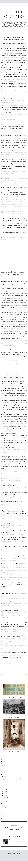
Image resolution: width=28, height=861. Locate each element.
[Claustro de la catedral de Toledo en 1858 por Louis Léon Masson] (14, 542)
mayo (5, 793)
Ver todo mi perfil (17, 841)
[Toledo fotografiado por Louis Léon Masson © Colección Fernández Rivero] (14, 527)
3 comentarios (11, 363)
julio (5, 789)
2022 (3, 765)
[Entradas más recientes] (1, 674)
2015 (3, 805)
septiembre (6, 785)
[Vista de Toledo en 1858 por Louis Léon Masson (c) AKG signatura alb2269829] (14, 647)
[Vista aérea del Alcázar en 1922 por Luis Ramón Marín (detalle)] (14, 93)
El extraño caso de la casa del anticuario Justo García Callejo (14, 38)
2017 (3, 774)
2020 (3, 769)
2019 (3, 770)
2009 (3, 816)
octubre (5, 784)
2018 (3, 772)
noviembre (6, 782)
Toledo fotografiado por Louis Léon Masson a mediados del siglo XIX (14, 376)
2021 (3, 767)
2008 (3, 818)
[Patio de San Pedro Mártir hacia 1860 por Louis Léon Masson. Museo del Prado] (14, 551)
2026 (3, 757)
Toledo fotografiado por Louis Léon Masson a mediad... (15, 779)
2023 (3, 763)
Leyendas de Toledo (14, 829)
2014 (3, 807)
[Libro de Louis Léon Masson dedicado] (9, 398)
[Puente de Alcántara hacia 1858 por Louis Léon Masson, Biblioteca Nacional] (14, 589)
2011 (3, 812)
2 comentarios (11, 663)
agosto (5, 787)
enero (5, 801)
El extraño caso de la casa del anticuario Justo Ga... (14, 778)
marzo (5, 797)
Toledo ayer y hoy (18, 827)
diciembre (6, 776)
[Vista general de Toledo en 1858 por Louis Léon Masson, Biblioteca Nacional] (14, 643)
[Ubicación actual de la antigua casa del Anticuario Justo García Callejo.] (14, 239)
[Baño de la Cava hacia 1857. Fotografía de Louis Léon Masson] (14, 489)
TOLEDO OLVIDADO (14, 14)
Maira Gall (14, 857)
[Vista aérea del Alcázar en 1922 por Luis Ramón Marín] (13, 90)
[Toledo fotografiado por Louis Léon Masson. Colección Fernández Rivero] (14, 572)
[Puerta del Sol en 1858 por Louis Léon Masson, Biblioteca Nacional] (14, 506)
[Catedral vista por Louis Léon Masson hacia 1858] (12, 534)
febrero (5, 799)
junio (5, 791)
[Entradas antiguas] (26, 674)
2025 (3, 759)
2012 (3, 811)
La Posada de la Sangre (14, 717)
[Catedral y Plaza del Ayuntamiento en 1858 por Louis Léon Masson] (14, 518)
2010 (3, 814)
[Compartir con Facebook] (18, 363)
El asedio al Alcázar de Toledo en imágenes (14, 714)
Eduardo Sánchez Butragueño (18, 839)
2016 (3, 803)
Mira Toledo (8, 827)
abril (5, 795)
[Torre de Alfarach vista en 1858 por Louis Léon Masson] (13, 648)
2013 (3, 809)
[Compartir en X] (16, 363)
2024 (3, 761)
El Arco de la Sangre (14, 751)
